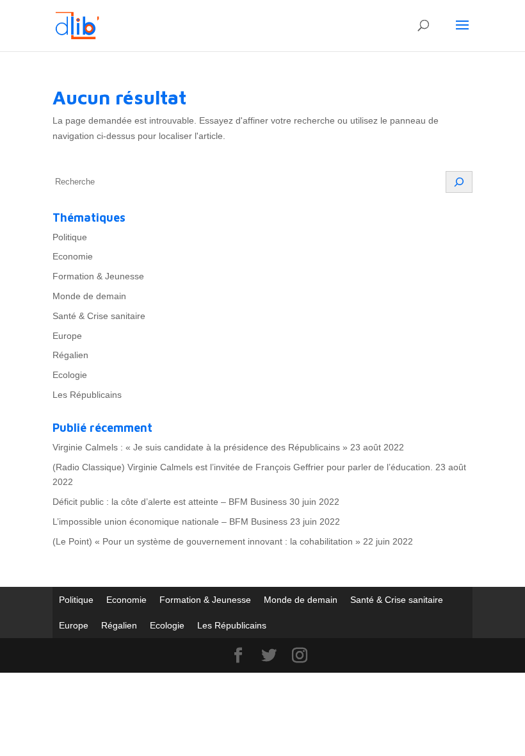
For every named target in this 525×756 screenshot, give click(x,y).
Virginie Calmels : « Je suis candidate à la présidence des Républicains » (200, 447)
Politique (69, 237)
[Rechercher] (459, 182)
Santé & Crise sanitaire (98, 316)
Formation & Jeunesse (98, 276)
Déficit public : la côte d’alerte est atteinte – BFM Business (169, 502)
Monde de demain (89, 296)
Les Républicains (87, 395)
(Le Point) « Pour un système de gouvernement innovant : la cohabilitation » (206, 541)
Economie (72, 256)
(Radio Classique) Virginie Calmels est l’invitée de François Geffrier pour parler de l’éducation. (242, 467)
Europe (67, 336)
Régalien (70, 355)
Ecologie (69, 375)
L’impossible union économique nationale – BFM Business (169, 521)
